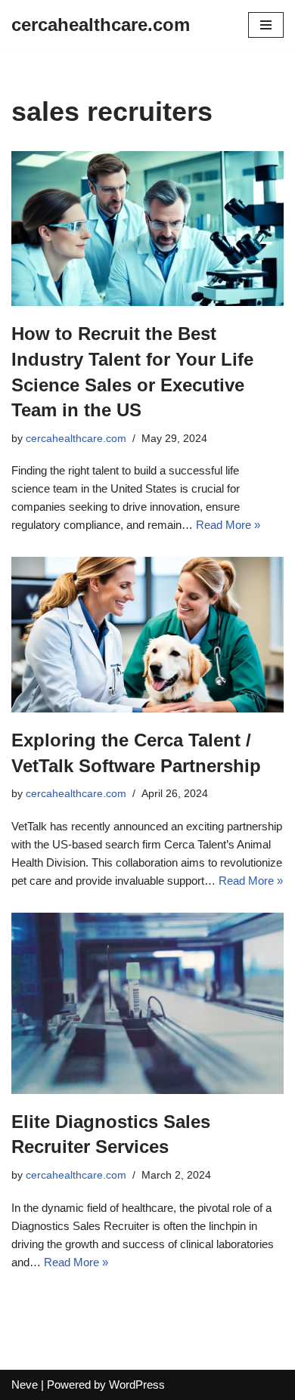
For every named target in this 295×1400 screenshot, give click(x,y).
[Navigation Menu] (266, 25)
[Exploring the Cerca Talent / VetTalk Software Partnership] (147, 634)
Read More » (228, 524)
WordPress (137, 1384)
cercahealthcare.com (76, 438)
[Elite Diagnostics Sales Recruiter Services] (147, 1003)
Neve (24, 1384)
